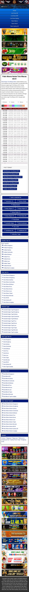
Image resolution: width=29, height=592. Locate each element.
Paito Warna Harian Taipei (9, 422)
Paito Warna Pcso (7, 286)
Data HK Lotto (21, 587)
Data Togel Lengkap (8, 366)
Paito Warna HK (15, 580)
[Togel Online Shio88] (14, 566)
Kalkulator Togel (15, 234)
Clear (3, 105)
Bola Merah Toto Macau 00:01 (10, 183)
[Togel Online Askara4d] (14, 482)
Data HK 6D (6, 362)
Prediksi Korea (6, 259)
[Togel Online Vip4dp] (14, 527)
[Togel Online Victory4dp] (14, 462)
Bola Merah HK (6, 376)
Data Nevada (6, 360)
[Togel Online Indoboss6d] (14, 456)
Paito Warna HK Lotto (13, 587)
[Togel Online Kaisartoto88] (14, 508)
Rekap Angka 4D (9, 216)
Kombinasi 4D (9, 230)
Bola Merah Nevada (8, 394)
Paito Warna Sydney (8, 279)
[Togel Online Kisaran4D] (14, 51)
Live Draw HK (14, 13)
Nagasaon (9, 438)
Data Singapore (7, 339)
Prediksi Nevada (7, 265)
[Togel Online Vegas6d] (14, 475)
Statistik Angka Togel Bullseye (10, 318)
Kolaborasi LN (22, 230)
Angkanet (21, 584)
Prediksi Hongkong (7, 247)
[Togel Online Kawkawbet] (14, 469)
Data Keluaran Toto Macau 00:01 (11, 171)
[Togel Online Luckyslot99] (14, 521)
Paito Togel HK (5, 243)
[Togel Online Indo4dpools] (14, 514)
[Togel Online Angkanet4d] (14, 553)
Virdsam (3, 438)
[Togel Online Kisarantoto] (14, 57)
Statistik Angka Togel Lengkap (10, 332)
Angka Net (9, 580)
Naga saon (15, 438)
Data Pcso (5, 350)
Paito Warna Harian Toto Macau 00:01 (12, 177)
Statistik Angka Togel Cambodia (11, 316)
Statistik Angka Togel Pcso (9, 321)
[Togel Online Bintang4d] (14, 488)
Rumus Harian (22, 201)
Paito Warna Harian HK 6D (9, 426)
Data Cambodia (7, 346)
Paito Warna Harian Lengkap (10, 431)
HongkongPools (17, 586)
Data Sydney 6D (7, 364)
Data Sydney (6, 344)
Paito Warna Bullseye (8, 284)
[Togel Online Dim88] (14, 38)
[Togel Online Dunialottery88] (14, 534)
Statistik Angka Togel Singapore (11, 309)
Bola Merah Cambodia (8, 380)
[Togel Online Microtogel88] (14, 449)
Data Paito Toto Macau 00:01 (10, 180)
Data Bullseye (6, 348)
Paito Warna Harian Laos (9, 419)
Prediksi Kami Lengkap (8, 268)
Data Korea (6, 353)
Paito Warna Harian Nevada (10, 424)
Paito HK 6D (15, 23)
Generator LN (9, 201)
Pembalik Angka (9, 223)
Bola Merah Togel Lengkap (9, 396)
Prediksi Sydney (7, 250)
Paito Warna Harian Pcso (9, 415)
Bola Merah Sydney (8, 378)
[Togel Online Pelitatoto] (14, 64)
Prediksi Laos (6, 261)
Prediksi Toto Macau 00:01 (9, 188)
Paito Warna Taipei (7, 293)
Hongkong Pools (9, 586)
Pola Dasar (16, 219)
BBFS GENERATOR (16, 197)
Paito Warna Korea (7, 288)
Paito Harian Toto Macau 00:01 (8, 81)
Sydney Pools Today (15, 439)
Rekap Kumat (16, 205)
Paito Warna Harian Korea (9, 417)
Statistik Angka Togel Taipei (10, 327)
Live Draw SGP (14, 15)
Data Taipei (6, 357)
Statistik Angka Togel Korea (10, 323)
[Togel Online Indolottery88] (14, 547)
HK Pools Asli (24, 589)
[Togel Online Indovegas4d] (14, 573)
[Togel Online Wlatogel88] (14, 495)
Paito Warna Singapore (9, 275)
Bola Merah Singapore (8, 374)
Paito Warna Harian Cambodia (10, 410)
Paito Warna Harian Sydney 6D (10, 428)
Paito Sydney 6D (14, 26)
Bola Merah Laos (7, 389)
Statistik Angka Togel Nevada (10, 330)
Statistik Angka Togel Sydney (10, 314)
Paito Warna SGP (17, 581)
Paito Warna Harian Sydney (10, 408)
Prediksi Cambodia (7, 252)
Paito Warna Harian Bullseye (10, 413)
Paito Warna (14, 21)
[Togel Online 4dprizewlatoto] (14, 501)
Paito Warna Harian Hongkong (10, 406)
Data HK (23, 581)
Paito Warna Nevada (8, 295)
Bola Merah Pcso (7, 385)
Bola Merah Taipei (7, 392)
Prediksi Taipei (6, 263)
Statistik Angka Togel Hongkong (11, 312)
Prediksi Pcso (6, 256)
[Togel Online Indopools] (14, 560)
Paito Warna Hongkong (8, 277)
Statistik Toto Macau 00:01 (9, 186)
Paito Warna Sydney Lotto (15, 589)
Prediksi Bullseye (7, 254)
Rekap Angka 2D (15, 212)
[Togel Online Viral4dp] (14, 70)
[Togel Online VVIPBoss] (14, 31)
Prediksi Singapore (7, 245)
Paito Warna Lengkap (8, 302)
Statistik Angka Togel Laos (9, 325)
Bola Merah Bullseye (8, 383)
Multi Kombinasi (22, 223)
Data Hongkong (7, 341)
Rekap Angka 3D (22, 208)
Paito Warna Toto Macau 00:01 (10, 174)
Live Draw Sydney (14, 18)
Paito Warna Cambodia (9, 282)
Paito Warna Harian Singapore (10, 404)
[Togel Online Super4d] (14, 44)
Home (14, 10)
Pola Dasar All (22, 216)
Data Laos (5, 355)
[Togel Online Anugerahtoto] (14, 540)
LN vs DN (16, 227)
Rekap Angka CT (9, 208)
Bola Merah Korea (7, 387)
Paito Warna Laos (7, 291)
